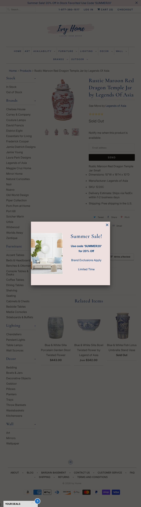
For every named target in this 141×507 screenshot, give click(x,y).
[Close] (107, 224)
